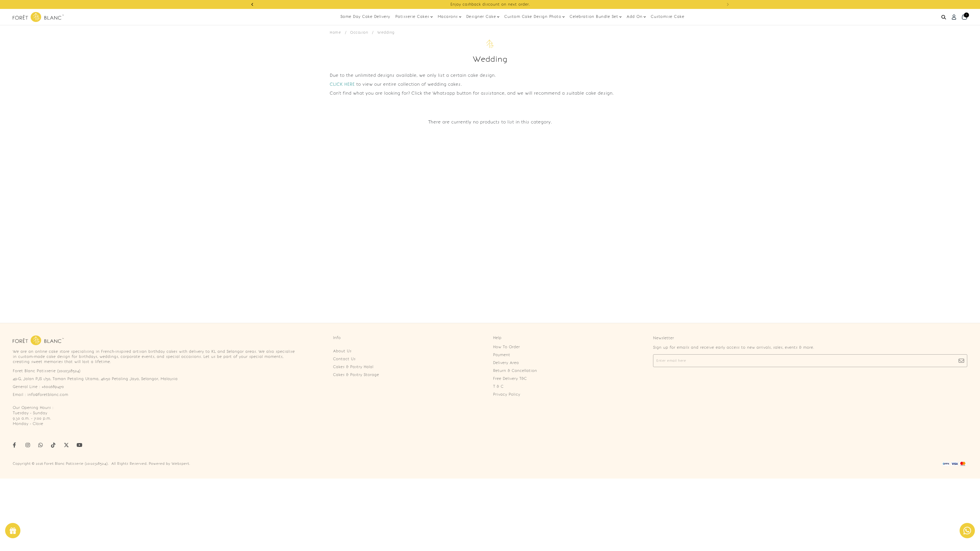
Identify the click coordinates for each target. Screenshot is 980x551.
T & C (498, 386)
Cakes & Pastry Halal (353, 367)
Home (335, 32)
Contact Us (344, 359)
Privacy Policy (506, 394)
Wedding (386, 32)
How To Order (506, 347)
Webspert (180, 463)
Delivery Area (506, 362)
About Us (342, 351)
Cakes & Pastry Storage (356, 374)
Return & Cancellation (515, 370)
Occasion (359, 32)
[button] (252, 4)
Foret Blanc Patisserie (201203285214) (76, 463)
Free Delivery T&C (510, 378)
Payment (501, 355)
